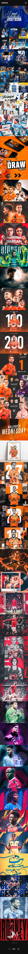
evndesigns (4, 3)
